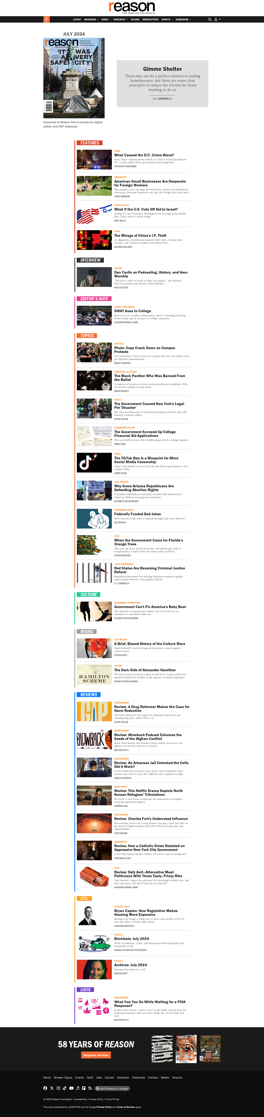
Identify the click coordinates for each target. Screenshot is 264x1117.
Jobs (99, 1077)
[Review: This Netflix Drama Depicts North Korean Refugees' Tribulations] (94, 795)
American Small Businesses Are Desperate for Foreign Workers (150, 183)
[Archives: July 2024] (94, 970)
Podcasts (120, 19)
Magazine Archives (96, 1055)
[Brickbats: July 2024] (94, 943)
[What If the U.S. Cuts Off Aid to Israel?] (94, 214)
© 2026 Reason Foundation (57, 1099)
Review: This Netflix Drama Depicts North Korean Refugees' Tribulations (148, 792)
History (118, 268)
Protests (118, 343)
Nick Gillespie (121, 287)
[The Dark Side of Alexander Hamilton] (94, 675)
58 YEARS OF (96, 1044)
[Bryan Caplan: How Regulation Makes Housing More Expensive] (94, 915)
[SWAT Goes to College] (94, 316)
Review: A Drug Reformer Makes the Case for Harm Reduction (151, 708)
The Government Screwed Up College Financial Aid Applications (145, 433)
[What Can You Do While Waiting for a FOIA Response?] (94, 1006)
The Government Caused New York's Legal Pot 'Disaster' (149, 405)
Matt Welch (120, 220)
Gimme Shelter (162, 68)
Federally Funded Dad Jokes (137, 514)
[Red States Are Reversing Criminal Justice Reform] (94, 573)
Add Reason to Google (113, 1088)
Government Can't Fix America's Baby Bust (150, 606)
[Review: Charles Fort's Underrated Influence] (94, 823)
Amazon (177, 1077)
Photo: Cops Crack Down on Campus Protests (144, 349)
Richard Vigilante (123, 246)
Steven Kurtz (120, 655)
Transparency (121, 997)
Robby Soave (120, 473)
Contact (153, 1077)
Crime (117, 150)
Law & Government (123, 564)
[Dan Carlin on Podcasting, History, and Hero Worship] (94, 277)
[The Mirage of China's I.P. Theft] (94, 240)
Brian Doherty (121, 390)
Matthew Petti (121, 750)
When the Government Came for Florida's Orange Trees (148, 542)
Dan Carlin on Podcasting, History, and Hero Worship (150, 274)
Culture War (120, 639)
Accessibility (80, 1099)
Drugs (117, 399)
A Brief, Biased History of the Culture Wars (149, 643)
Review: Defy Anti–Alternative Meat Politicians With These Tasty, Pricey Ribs (148, 874)
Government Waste (123, 509)
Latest (77, 19)
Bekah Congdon (122, 363)
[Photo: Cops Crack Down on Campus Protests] (94, 352)
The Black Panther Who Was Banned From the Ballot (149, 377)
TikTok (117, 453)
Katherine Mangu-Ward (126, 322)
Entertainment (121, 702)
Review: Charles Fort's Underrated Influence (151, 818)
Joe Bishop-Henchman (125, 166)
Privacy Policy (96, 1099)
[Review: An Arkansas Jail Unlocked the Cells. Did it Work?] (94, 767)
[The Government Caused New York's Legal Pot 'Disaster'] (94, 408)
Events (79, 1077)
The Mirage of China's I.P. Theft (140, 235)
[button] (218, 19)
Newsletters (150, 19)
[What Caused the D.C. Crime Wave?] (94, 160)
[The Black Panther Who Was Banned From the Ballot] (94, 380)
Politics (118, 934)
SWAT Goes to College (132, 311)
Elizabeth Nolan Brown (126, 501)
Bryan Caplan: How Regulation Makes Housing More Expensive (146, 912)
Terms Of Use (112, 1099)
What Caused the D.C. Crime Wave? (144, 155)
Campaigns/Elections (125, 371)
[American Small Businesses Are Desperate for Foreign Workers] (94, 186)
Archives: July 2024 (130, 965)
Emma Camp (120, 443)
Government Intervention (127, 602)
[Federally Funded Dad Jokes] (94, 519)
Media (165, 1077)
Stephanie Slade (122, 858)
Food (116, 536)
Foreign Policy (121, 205)
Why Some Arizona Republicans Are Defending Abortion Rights (144, 488)
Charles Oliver (121, 950)
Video (105, 19)
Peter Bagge (140, 950)
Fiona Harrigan (122, 196)
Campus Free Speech (124, 306)
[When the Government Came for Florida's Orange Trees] (94, 545)
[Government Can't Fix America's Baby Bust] (94, 611)
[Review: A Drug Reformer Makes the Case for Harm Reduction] (94, 711)
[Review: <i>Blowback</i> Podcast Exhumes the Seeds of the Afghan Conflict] (94, 739)
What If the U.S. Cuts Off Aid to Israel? (146, 209)
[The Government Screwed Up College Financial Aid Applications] (94, 436)
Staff (90, 1077)
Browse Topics (63, 1077)
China (117, 231)
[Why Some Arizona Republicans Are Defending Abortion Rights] (94, 491)
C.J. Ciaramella (162, 98)
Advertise (123, 1077)
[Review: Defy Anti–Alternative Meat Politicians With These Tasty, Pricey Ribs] (94, 877)
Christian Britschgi (124, 925)
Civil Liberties (121, 481)
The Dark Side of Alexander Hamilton (145, 670)
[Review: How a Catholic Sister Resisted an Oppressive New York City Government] (94, 851)
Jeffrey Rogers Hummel (126, 681)
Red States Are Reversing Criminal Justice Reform (149, 570)
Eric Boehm (120, 522)
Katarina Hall (121, 805)
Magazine (90, 19)
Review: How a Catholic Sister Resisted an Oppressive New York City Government (149, 847)
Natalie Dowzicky (122, 777)
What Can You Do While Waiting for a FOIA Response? (149, 1003)
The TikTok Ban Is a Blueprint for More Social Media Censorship (146, 460)
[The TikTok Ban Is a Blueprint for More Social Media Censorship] (94, 463)
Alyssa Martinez (122, 555)
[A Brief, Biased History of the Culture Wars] (94, 648)
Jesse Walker (120, 833)
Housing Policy (122, 906)
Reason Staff (121, 973)
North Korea (120, 786)
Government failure (124, 427)
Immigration (120, 177)
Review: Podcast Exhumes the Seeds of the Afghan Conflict (148, 736)
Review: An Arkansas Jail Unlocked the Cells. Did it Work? (151, 764)
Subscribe (182, 19)
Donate (166, 19)
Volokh (135, 19)
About (47, 1077)
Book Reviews (121, 814)
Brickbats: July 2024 (131, 938)
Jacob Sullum (121, 418)
